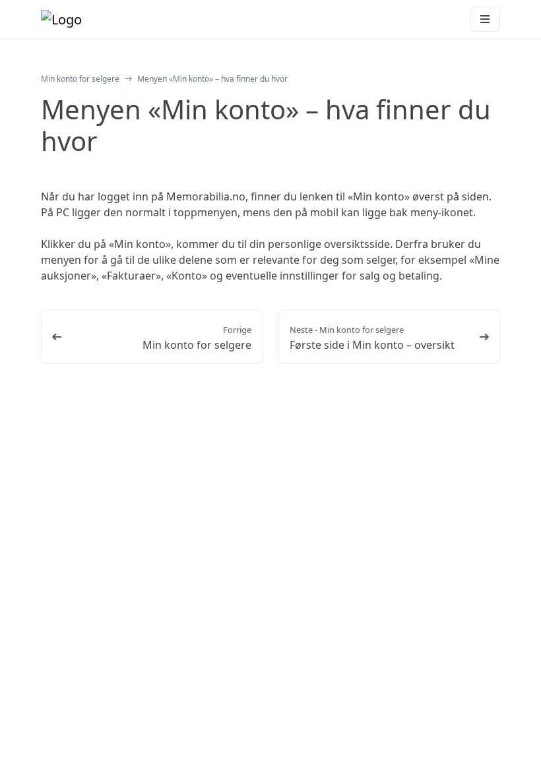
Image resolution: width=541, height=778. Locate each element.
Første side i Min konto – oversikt (372, 345)
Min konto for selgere (80, 78)
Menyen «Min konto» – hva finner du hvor (212, 78)
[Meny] (485, 19)
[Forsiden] (61, 19)
